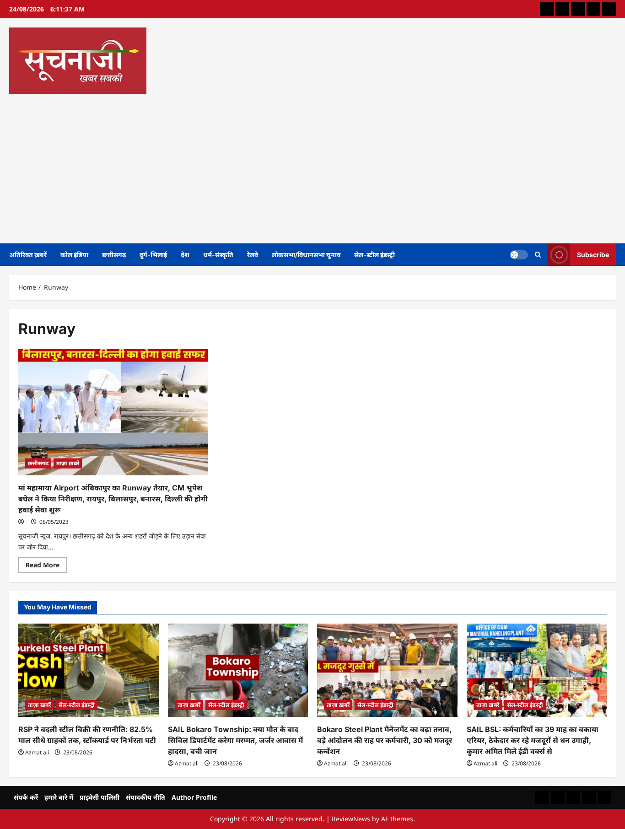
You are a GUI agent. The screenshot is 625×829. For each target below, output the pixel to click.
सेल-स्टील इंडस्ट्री (374, 254)
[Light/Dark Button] (519, 254)
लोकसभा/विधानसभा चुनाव (306, 254)
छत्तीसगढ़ (114, 254)
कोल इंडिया (74, 254)
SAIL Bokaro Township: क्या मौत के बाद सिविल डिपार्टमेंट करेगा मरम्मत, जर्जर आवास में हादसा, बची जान (235, 740)
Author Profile (194, 797)
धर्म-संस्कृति (218, 254)
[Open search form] (538, 255)
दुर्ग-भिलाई (153, 254)
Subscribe (593, 254)
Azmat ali (37, 752)
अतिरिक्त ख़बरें (28, 254)
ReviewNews (351, 818)
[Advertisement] (310, 166)
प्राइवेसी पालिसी (99, 797)
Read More (46, 566)
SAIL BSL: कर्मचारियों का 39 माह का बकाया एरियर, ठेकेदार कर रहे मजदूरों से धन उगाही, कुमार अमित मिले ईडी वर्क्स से (532, 740)
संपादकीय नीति (145, 797)
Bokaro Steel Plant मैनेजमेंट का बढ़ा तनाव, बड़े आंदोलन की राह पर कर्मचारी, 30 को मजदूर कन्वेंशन (384, 740)
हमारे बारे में (58, 797)
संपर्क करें (26, 797)
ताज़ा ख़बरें (67, 463)
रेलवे (252, 254)
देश (185, 254)
